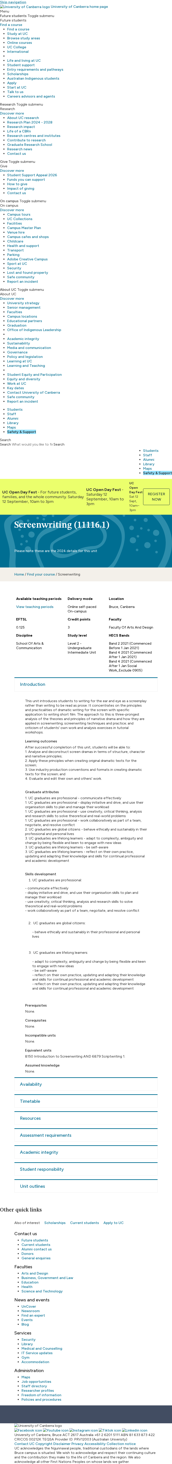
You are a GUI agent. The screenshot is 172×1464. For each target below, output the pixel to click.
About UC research (23, 118)
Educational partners (24, 321)
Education (30, 1282)
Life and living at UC (24, 60)
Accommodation (35, 1362)
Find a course (11, 25)
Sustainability (18, 343)
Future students (35, 1240)
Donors (28, 1254)
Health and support (23, 246)
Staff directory (34, 1386)
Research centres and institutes (33, 136)
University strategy (23, 303)
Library (13, 423)
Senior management (24, 307)
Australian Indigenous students (33, 78)
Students (15, 409)
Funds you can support (26, 179)
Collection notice (121, 1444)
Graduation (16, 325)
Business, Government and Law (47, 1278)
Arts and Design (35, 1273)
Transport (15, 250)
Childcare (15, 241)
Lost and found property (27, 272)
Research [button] (7, 104)
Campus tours (18, 214)
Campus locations (22, 316)
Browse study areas (23, 38)
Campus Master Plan (24, 228)
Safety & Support (21, 432)
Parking (13, 255)
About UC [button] (8, 289)
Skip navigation (13, 2)
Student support (21, 65)
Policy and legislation (25, 357)
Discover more (12, 113)
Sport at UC (17, 263)
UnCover (29, 1306)
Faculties (14, 312)
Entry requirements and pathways (35, 69)
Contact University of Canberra (33, 392)
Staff (11, 414)
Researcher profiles (38, 1390)
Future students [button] (13, 16)
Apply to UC (113, 1223)
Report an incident (22, 281)
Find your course (41, 574)
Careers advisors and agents (31, 96)
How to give (17, 184)
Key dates (15, 388)
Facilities (14, 223)
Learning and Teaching (26, 365)
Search (5, 444)
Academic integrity (23, 339)
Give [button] (4, 161)
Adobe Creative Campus (27, 259)
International (18, 51)
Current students (84, 1223)
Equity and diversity (23, 379)
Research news (19, 149)
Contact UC (24, 1444)
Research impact (21, 127)
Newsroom (31, 1311)
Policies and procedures (41, 1399)
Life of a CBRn (19, 131)
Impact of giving (20, 188)
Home (19, 574)
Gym (25, 1357)
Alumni (12, 418)
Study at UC (17, 34)
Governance (17, 352)
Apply (12, 83)
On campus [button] (9, 201)
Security (14, 268)
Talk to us (15, 92)
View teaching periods (35, 607)
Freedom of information (41, 1395)
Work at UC (16, 383)
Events (27, 1320)
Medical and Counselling (42, 1348)
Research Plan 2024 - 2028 (29, 122)
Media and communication (29, 348)
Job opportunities (36, 1381)
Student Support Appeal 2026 (32, 175)
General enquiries (36, 1258)
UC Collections (19, 219)
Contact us (16, 153)
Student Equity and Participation (34, 374)
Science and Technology (42, 1291)
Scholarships (17, 74)
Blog (25, 1324)
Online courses (19, 42)
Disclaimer (62, 1444)
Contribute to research (26, 140)
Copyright (43, 1444)
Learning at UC (19, 361)
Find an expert (33, 1315)
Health (27, 1287)
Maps (11, 427)
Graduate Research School (29, 144)
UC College (16, 47)
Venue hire (16, 232)
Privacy (77, 1444)
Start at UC (16, 87)
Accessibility (95, 1444)
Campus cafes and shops (28, 237)
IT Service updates (37, 1353)
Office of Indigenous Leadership (34, 330)
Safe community (20, 277)
